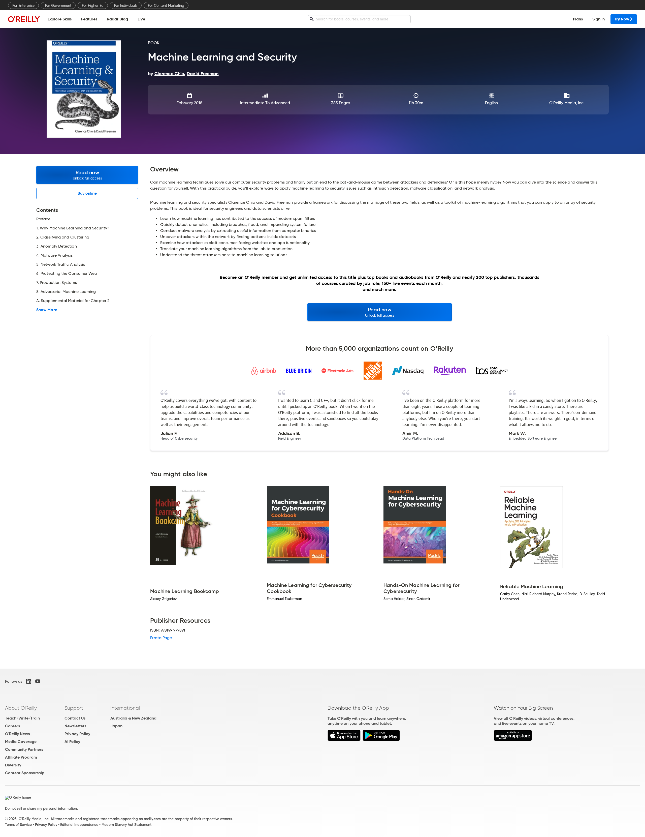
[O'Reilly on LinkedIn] (28, 681)
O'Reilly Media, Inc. (567, 102)
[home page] (24, 19)
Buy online (87, 193)
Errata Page (161, 637)
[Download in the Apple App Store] (344, 739)
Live (141, 19)
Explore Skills (60, 19)
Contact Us (74, 718)
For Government (58, 5)
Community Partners (24, 749)
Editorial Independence (79, 824)
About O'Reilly (21, 708)
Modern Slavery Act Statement (126, 824)
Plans (578, 19)
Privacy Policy (77, 733)
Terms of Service (18, 824)
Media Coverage (21, 741)
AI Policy (72, 741)
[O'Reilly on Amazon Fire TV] (513, 739)
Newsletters (75, 726)
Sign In (598, 19)
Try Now (621, 19)
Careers (12, 726)
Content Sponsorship (24, 772)
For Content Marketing (166, 5)
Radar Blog (117, 19)
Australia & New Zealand (133, 718)
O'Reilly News (17, 733)
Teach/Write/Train (22, 718)
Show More (46, 310)
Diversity (13, 765)
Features (89, 19)
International (125, 708)
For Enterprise (23, 5)
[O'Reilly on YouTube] (37, 681)
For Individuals (125, 5)
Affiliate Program (21, 757)
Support (73, 708)
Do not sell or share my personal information (41, 808)
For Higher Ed (93, 5)
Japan (116, 726)
